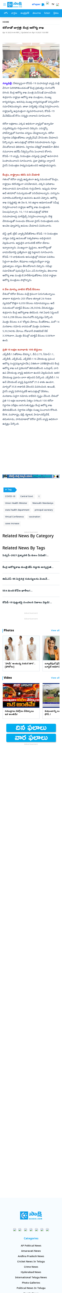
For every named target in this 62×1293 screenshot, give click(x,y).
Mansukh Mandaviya (42, 503)
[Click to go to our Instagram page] (31, 1230)
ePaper (37, 4)
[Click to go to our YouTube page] (36, 1230)
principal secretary (44, 510)
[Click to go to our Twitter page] (25, 1230)
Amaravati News (31, 1251)
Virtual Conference (14, 517)
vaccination (34, 517)
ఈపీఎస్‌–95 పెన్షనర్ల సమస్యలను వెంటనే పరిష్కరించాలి (29, 579)
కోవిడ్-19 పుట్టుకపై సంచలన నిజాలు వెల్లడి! (30, 602)
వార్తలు (14, 13)
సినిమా (47, 13)
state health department (17, 510)
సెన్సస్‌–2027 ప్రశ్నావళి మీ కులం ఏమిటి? (30, 555)
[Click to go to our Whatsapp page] (20, 1230)
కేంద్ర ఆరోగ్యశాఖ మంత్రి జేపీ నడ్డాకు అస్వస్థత (30, 567)
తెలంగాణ (37, 13)
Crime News (31, 1267)
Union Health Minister (16, 503)
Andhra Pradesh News (31, 1256)
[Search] (43, 4)
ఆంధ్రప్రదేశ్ (25, 13)
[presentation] (6, 648)
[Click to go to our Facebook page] (15, 1230)
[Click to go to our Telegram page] (42, 1230)
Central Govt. (26, 496)
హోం (6, 13)
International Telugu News (31, 1277)
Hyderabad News (31, 1272)
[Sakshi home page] (31, 1215)
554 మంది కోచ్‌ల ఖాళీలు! (30, 591)
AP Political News (31, 1246)
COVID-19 (10, 496)
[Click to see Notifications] (58, 5)
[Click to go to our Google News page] (47, 1230)
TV (53, 4)
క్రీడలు (56, 13)
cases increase (12, 523)
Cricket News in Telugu (31, 1262)
